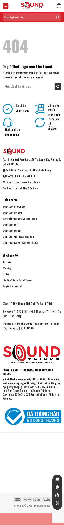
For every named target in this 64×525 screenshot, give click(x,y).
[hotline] (57, 503)
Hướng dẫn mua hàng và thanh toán (20, 219)
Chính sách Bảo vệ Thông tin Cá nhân (20, 242)
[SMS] (57, 495)
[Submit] (57, 17)
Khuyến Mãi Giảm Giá (12, 286)
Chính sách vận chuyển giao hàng (18, 236)
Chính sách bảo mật (12, 230)
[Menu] (6, 6)
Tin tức (6, 274)
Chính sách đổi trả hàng (14, 207)
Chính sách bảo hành (12, 213)
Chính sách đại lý (10, 224)
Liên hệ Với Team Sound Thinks (17, 280)
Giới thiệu (7, 262)
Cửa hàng (7, 268)
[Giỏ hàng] (59, 6)
